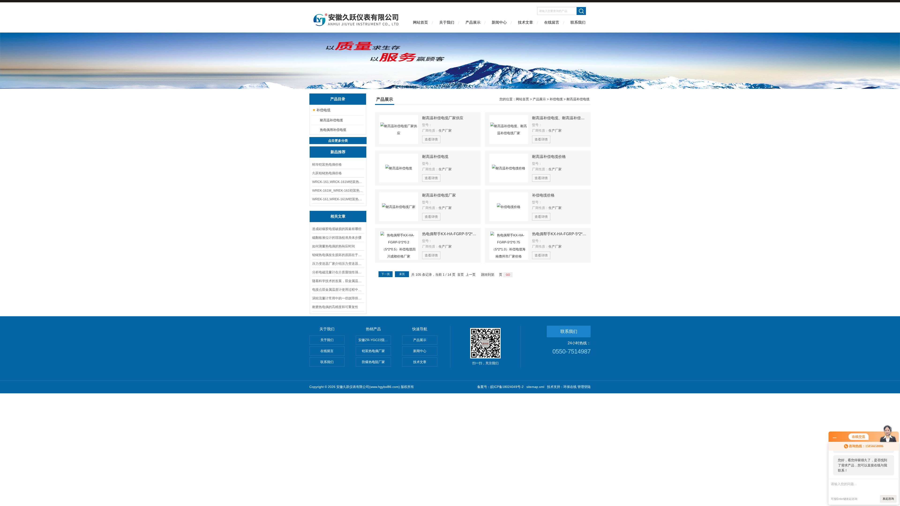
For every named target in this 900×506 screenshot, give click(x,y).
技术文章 (525, 22)
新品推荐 (337, 152)
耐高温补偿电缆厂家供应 (442, 118)
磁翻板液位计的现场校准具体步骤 (336, 237)
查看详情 (431, 139)
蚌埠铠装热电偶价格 (327, 164)
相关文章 (337, 216)
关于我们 (446, 22)
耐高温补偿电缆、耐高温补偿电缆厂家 (559, 118)
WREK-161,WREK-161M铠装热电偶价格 (338, 199)
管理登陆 (584, 387)
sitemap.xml (535, 387)
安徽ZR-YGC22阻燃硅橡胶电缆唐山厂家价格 (374, 340)
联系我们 (577, 22)
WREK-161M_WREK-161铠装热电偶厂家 (338, 190)
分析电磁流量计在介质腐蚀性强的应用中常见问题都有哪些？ (338, 272)
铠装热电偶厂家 (373, 351)
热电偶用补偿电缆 (333, 130)
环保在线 (570, 387)
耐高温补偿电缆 (331, 120)
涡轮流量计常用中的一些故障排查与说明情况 (338, 298)
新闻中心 (499, 22)
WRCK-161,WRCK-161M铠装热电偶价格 (338, 182)
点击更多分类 (338, 140)
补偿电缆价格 (543, 195)
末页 (402, 274)
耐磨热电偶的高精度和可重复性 (335, 307)
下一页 (385, 274)
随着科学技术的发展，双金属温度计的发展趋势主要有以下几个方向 (338, 281)
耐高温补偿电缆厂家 (439, 195)
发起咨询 (888, 498)
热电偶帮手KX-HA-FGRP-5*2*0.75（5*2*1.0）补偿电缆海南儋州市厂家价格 (559, 234)
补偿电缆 (323, 110)
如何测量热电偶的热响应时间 (333, 246)
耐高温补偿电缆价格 (549, 157)
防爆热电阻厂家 (373, 362)
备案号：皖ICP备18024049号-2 (500, 387)
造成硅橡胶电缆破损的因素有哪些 (336, 229)
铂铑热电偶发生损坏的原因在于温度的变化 (338, 255)
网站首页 (420, 22)
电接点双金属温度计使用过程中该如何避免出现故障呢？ (338, 289)
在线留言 (551, 22)
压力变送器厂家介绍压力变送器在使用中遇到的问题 (338, 263)
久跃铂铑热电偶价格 (327, 173)
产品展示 (472, 22)
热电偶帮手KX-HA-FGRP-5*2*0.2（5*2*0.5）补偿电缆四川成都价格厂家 (449, 234)
